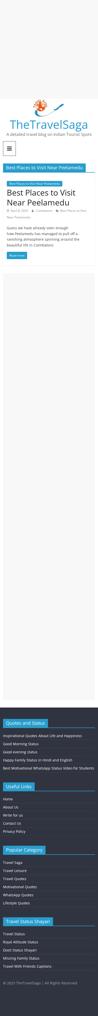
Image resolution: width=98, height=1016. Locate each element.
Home (8, 799)
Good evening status (20, 752)
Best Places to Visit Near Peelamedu (34, 183)
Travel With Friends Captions (27, 966)
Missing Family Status (21, 958)
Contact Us (12, 823)
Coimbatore (44, 211)
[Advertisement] (49, 49)
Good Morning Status (21, 743)
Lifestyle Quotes (16, 903)
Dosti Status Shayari (20, 950)
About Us (10, 807)
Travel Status (14, 933)
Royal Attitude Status (20, 942)
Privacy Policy (14, 831)
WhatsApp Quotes (18, 895)
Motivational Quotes (20, 886)
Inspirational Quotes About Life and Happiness (42, 735)
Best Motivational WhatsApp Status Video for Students (48, 768)
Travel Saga (12, 862)
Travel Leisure (15, 870)
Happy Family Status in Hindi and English (37, 760)
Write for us (13, 815)
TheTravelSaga (49, 124)
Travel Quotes (14, 878)
